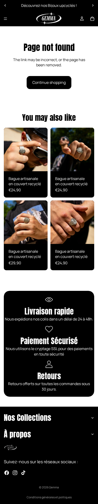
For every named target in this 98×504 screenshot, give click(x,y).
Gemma (54, 487)
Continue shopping (49, 82)
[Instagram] (15, 473)
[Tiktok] (23, 473)
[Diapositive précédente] (5, 5)
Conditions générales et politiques (49, 497)
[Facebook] (7, 473)
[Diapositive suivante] (93, 5)
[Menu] (5, 18)
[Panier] (92, 19)
